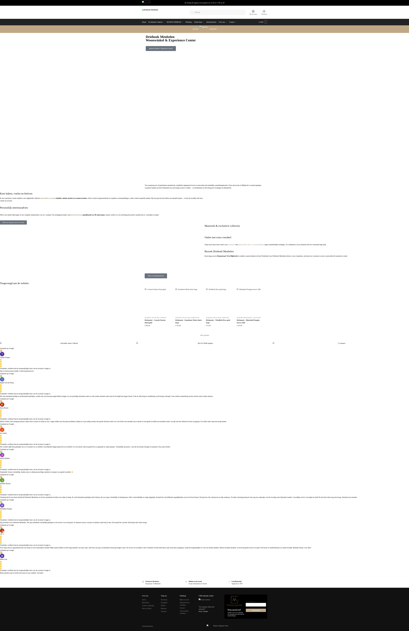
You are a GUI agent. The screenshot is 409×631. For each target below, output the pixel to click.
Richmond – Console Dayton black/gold (155, 321)
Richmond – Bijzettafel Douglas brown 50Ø (248, 321)
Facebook (164, 600)
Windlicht (225, 317)
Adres (144, 600)
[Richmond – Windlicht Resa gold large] (220, 302)
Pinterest (163, 608)
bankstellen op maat (47, 198)
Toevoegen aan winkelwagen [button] (158, 330)
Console (163, 317)
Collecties (156, 317)
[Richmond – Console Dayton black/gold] (158, 302)
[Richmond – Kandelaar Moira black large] (189, 302)
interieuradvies (76, 215)
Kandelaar (195, 317)
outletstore (231, 244)
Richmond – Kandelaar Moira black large (188, 321)
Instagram (164, 602)
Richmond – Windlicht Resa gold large (218, 321)
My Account (253, 14)
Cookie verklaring (148, 605)
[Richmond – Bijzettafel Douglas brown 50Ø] (250, 302)
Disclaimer (145, 602)
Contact (182, 608)
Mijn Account (184, 600)
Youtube (163, 611)
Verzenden (256, 610)
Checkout (264, 14)
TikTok (163, 605)
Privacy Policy (147, 608)
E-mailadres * (251, 601)
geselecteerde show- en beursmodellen (251, 244)
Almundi (148, 317)
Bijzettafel (248, 317)
